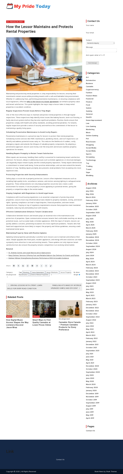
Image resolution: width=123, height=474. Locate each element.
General (36, 316)
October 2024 (91, 243)
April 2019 (90, 418)
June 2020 (90, 378)
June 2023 (90, 289)
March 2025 (90, 228)
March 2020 (91, 384)
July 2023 (89, 286)
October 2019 (91, 400)
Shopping (90, 145)
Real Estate (91, 142)
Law (87, 123)
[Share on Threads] (46, 266)
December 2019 (92, 394)
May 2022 (90, 329)
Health (89, 117)
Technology (91, 160)
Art (87, 77)
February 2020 (92, 387)
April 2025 (90, 225)
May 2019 (89, 415)
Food (88, 105)
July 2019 (89, 409)
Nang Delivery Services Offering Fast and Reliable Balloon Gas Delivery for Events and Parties (43, 255)
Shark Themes (111, 471)
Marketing (90, 129)
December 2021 (92, 344)
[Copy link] (51, 266)
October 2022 (91, 314)
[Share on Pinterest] (32, 266)
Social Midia (91, 151)
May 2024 (90, 259)
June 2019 (90, 412)
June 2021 (89, 357)
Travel (88, 169)
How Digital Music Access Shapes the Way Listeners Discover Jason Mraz (17, 324)
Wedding (89, 175)
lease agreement (38, 272)
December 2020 (92, 366)
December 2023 (92, 271)
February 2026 (92, 200)
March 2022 (90, 335)
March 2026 (90, 197)
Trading (89, 166)
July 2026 (89, 191)
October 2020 (91, 369)
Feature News (91, 96)
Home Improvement (94, 120)
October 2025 (91, 209)
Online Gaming (92, 136)
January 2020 (91, 390)
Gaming (89, 111)
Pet (87, 139)
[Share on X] (18, 266)
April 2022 (90, 332)
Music (9, 316)
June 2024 (90, 255)
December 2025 (92, 206)
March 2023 (90, 298)
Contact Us (90, 431)
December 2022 (92, 308)
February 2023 (92, 301)
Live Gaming (91, 126)
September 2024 (93, 246)
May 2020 (90, 381)
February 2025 (92, 231)
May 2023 (90, 292)
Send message (92, 63)
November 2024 (92, 240)
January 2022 (91, 341)
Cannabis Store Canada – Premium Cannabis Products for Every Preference (70, 326)
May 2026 (90, 194)
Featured (89, 99)
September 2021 (92, 351)
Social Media (91, 148)
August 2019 (91, 406)
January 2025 (91, 234)
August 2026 (91, 188)
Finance (89, 102)
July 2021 (89, 354)
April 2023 (90, 295)
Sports (88, 154)
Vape (88, 172)
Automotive (91, 80)
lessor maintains (52, 272)
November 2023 (92, 274)
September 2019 (92, 403)
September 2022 (93, 317)
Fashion (89, 93)
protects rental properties (39, 274)
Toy (87, 163)
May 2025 (90, 222)
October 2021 (91, 348)
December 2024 (92, 237)
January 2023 (91, 305)
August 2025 (91, 216)
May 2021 (89, 360)
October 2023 (91, 277)
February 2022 (92, 338)
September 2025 (93, 213)
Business (26, 272)
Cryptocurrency (92, 90)
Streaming (90, 157)
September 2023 (93, 280)
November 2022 (92, 311)
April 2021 (90, 363)
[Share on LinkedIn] (23, 266)
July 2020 (90, 375)
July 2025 (89, 219)
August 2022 (91, 320)
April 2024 (90, 262)
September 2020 (93, 372)
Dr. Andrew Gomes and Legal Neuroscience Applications (29, 253)
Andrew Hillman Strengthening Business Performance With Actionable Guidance (38, 258)
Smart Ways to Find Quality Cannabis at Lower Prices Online (41, 322)
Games (88, 108)
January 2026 (91, 203)
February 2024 (92, 268)
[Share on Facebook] (14, 266)
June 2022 (90, 326)
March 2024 (91, 265)
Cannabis (89, 86)
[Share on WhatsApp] (28, 266)
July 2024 (90, 252)
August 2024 (91, 249)
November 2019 (92, 397)
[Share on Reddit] (37, 266)
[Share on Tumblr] (41, 266)
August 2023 (91, 283)
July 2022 (89, 323)
